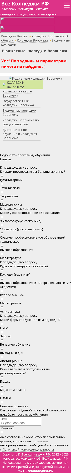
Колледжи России (14, 36)
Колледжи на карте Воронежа (17, 93)
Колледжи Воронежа (32, 40)
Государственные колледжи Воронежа (18, 103)
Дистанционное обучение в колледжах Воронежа (20, 134)
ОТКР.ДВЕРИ (49, 14)
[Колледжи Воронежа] (35, 78)
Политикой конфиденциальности (28, 449)
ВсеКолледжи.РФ (39, 471)
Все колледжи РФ (35, 454)
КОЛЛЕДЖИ (8, 14)
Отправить (6, 428)
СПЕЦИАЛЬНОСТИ (28, 14)
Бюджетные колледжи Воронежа (19, 112)
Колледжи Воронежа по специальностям (21, 122)
